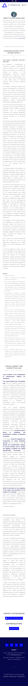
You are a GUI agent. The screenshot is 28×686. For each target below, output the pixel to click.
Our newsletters (14, 624)
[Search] (22, 5)
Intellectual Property (13, 55)
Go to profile (22, 38)
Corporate (12, 370)
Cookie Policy (21, 676)
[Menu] (25, 5)
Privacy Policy (13, 676)
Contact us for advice (14, 614)
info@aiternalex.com (16, 654)
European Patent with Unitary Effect (14, 52)
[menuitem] (22, 5)
